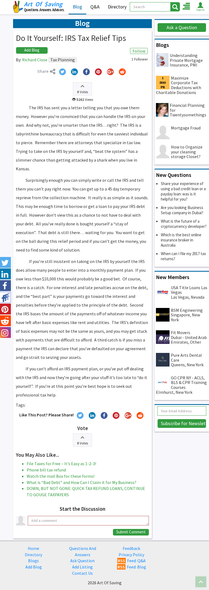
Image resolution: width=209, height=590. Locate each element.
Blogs (33, 560)
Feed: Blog (132, 567)
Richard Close (34, 59)
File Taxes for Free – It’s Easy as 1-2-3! (61, 463)
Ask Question (82, 560)
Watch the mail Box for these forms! (60, 476)
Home (33, 548)
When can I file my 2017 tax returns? (183, 256)
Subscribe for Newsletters (183, 423)
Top (200, 581)
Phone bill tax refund (46, 470)
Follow (139, 51)
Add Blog (31, 50)
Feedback (131, 548)
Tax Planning (62, 59)
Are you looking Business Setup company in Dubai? (182, 210)
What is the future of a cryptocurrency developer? (184, 224)
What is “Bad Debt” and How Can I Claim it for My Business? (81, 482)
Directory (117, 7)
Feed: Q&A (132, 560)
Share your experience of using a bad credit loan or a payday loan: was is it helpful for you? (183, 191)
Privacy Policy (131, 554)
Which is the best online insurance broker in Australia (181, 240)
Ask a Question (182, 27)
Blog (77, 7)
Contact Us (82, 573)
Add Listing (82, 567)
